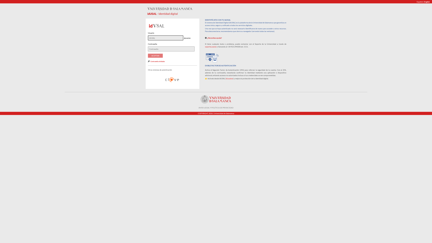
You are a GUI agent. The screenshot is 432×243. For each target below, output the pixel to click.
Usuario (151, 33)
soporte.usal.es (211, 47)
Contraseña (152, 44)
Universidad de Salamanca (224, 113)
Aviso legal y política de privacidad (216, 108)
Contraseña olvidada (157, 61)
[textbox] (171, 48)
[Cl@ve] (172, 80)
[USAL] (169, 15)
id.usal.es (229, 78)
